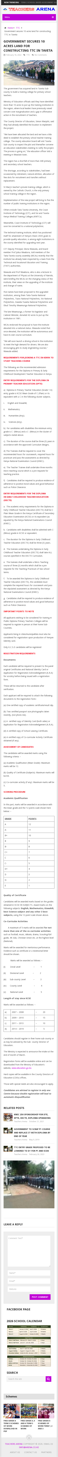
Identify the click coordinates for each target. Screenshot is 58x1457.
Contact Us (30, 1452)
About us (15, 1452)
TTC (28, 55)
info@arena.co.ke (29, 1447)
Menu (7, 17)
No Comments (41, 55)
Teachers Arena (20, 1121)
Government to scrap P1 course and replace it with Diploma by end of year (32, 1132)
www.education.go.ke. (22, 1068)
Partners (46, 1452)
